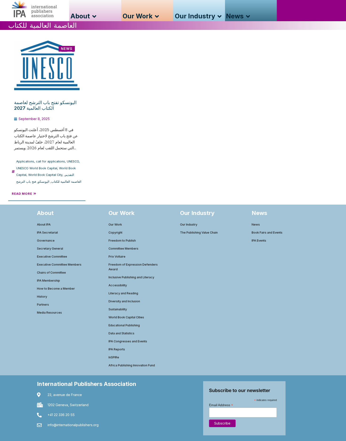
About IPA (44, 224)
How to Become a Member (56, 288)
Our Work (115, 224)
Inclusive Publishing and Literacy (131, 277)
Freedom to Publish (122, 240)
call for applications (50, 161)
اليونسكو (43, 181)
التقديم (69, 175)
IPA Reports (117, 349)
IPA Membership (48, 280)
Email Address (221, 405)
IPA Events (259, 240)
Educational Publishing (124, 325)
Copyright (115, 232)
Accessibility (118, 285)
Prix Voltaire (117, 256)
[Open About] (94, 16)
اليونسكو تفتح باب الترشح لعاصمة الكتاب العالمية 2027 (45, 105)
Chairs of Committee (51, 272)
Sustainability (118, 309)
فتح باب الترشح (26, 181)
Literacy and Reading (123, 293)
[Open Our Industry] (219, 16)
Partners (43, 304)
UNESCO (73, 161)
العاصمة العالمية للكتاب (66, 181)
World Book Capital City (45, 175)
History (42, 296)
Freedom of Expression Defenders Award (133, 267)
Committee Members (123, 248)
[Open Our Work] (157, 16)
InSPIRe (114, 357)
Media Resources (49, 312)
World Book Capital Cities (126, 317)
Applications (25, 161)
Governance (46, 240)
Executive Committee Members (59, 264)
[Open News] (248, 16)
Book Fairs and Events (267, 232)
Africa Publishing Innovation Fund (132, 365)
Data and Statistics (121, 333)
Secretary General (50, 248)
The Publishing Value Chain (199, 232)
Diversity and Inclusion (124, 301)
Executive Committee (52, 256)
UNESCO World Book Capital (36, 168)
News (256, 224)
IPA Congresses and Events (128, 341)
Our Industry (188, 224)
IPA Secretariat (47, 232)
